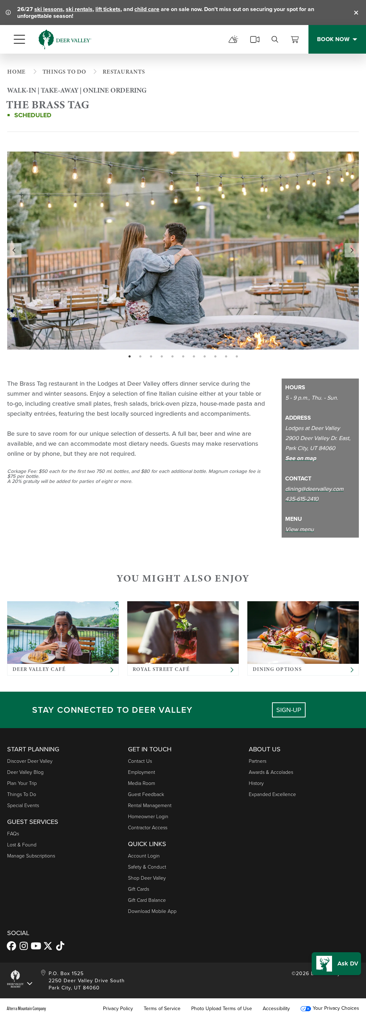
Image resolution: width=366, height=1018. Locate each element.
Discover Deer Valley (30, 760)
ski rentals (79, 9)
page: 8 (205, 356)
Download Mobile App (152, 911)
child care (146, 9)
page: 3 (151, 356)
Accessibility (276, 1008)
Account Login (144, 855)
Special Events (23, 805)
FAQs (13, 833)
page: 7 (194, 356)
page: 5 (173, 356)
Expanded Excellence (272, 794)
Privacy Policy (118, 1008)
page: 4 (162, 356)
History (256, 783)
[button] (336, 963)
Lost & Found (21, 844)
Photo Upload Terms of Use (221, 1008)
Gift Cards (138, 888)
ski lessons (48, 9)
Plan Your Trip (22, 783)
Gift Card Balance (147, 899)
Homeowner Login (148, 816)
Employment (141, 772)
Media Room (141, 783)
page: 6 (184, 356)
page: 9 (216, 356)
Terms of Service (162, 1008)
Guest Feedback (146, 794)
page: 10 (226, 356)
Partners (257, 760)
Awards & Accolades (271, 772)
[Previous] (14, 250)
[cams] (255, 39)
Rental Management (150, 805)
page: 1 (130, 356)
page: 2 (141, 356)
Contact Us (140, 760)
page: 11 (237, 356)
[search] (275, 39)
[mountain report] (233, 39)
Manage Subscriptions (31, 855)
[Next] (352, 250)
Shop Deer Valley (147, 877)
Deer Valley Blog (25, 772)
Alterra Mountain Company (26, 1008)
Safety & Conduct (147, 866)
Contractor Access (147, 827)
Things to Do (21, 794)
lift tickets (107, 9)
